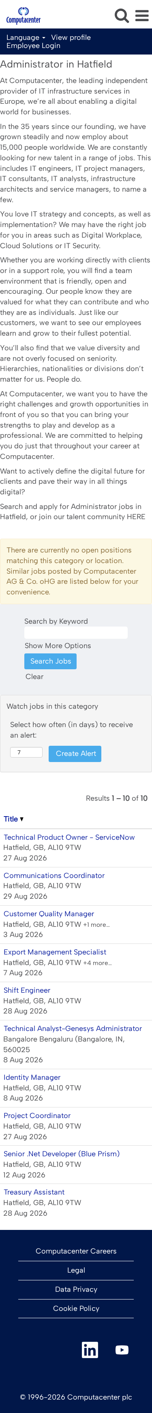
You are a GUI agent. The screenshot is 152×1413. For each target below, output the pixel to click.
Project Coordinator (37, 1115)
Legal (76, 1270)
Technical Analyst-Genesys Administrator (73, 1028)
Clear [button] (34, 676)
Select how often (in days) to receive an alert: (71, 730)
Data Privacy (76, 1289)
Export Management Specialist (55, 952)
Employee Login (33, 45)
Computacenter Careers (76, 1251)
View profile (71, 37)
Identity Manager (32, 1077)
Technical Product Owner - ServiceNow (69, 837)
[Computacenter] (20, 15)
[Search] (121, 16)
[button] (142, 16)
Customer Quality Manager (49, 913)
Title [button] (12, 819)
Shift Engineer (27, 990)
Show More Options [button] (58, 645)
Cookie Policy (76, 1308)
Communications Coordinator (54, 875)
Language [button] (23, 37)
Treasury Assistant (34, 1192)
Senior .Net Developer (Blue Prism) (62, 1153)
